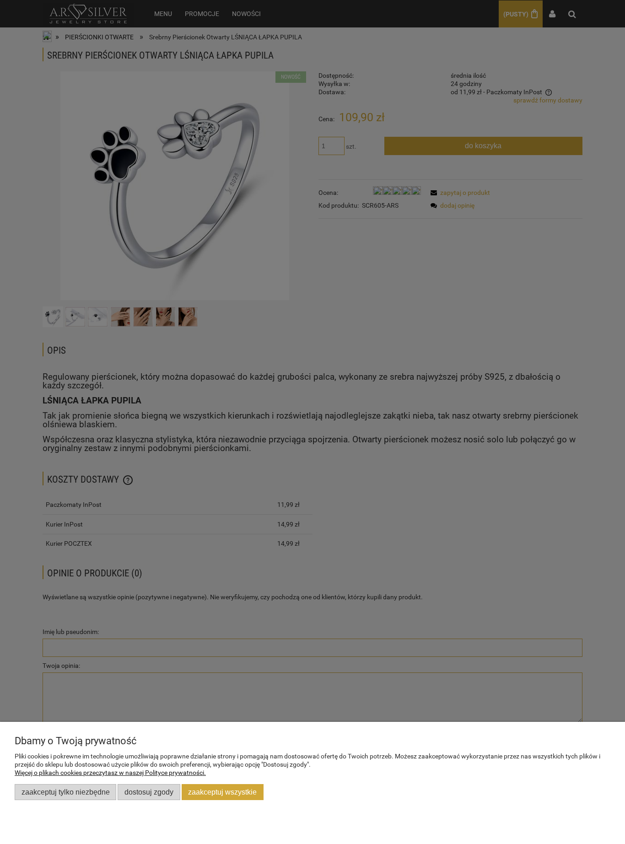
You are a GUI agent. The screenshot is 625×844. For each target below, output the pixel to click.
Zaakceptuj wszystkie (222, 792)
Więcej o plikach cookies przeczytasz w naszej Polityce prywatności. (110, 772)
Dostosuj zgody (148, 792)
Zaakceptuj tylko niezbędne (66, 792)
